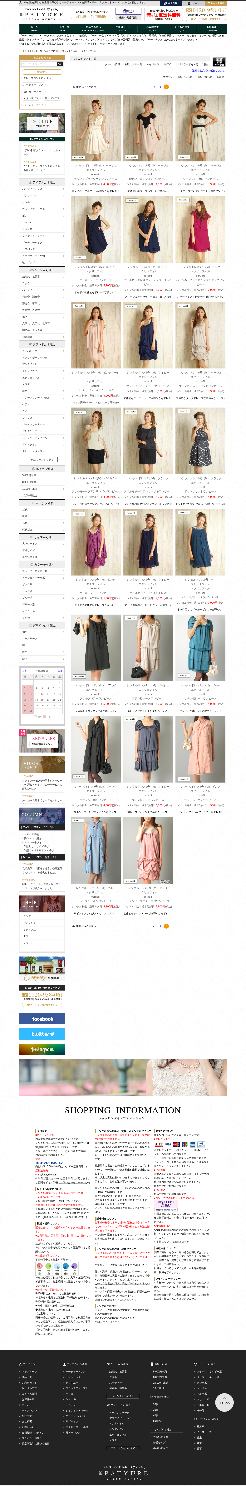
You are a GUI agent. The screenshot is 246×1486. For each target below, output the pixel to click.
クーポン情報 (112, 64)
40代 (24, 522)
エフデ (26, 384)
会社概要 (27, 1421)
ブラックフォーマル (33, 209)
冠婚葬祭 (27, 336)
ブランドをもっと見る (123, 1448)
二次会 (26, 283)
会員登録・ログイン (33, 1432)
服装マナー (28, 1415)
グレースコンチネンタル (37, 78)
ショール (27, 222)
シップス (27, 417)
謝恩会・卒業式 (31, 303)
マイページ (153, 64)
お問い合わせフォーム (72, 1182)
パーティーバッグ (33, 105)
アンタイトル (29, 364)
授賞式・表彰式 (31, 310)
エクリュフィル (31, 377)
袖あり (26, 632)
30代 (24, 516)
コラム (25, 1404)
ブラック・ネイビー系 (34, 571)
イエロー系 (28, 611)
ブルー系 (27, 597)
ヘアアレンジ (29, 1410)
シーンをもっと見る (123, 1396)
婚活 (24, 316)
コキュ (26, 411)
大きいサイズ (30, 98)
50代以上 (27, 529)
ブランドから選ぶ (70, 51)
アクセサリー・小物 (33, 255)
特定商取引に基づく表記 (35, 1443)
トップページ (29, 1371)
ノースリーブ (29, 638)
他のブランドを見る (42, 459)
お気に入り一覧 (133, 64)
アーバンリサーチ (32, 350)
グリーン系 (28, 604)
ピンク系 (27, 584)
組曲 (24, 391)
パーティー (28, 289)
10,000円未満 (29, 488)
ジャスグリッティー (33, 424)
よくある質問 (29, 1393)
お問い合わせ (29, 1427)
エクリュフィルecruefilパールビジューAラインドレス (96, 381)
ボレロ (26, 215)
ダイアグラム (29, 444)
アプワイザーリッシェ (34, 357)
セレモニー (28, 202)
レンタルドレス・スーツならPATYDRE (41, 51)
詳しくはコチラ (44, 1333)
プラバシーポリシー (33, 1438)
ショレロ (27, 229)
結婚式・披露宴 (31, 276)
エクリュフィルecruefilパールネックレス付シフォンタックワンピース (148, 275)
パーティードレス (33, 84)
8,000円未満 (29, 482)
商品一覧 (27, 1377)
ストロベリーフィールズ (36, 437)
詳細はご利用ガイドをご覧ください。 (116, 1299)
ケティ (26, 404)
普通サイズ (28, 550)
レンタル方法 (29, 1388)
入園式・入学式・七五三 (36, 323)
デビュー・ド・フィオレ (36, 451)
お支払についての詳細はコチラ (171, 1241)
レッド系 (27, 591)
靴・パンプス (52, 98)
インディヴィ (29, 370)
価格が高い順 (204, 77)
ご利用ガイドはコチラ (107, 1322)
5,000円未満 (29, 475)
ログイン (169, 64)
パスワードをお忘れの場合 (193, 64)
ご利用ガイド (29, 1382)
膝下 (24, 658)
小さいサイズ (29, 556)
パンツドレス (29, 195)
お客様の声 (28, 1399)
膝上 (24, 645)
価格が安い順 (184, 77)
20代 (24, 509)
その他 (26, 617)
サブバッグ (28, 249)
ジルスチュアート (32, 431)
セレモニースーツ (33, 91)
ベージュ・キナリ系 (33, 577)
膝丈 (24, 652)
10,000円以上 (29, 495)
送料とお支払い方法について (208, 70)
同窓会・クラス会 (32, 330)
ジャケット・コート (33, 235)
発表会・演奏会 (31, 296)
